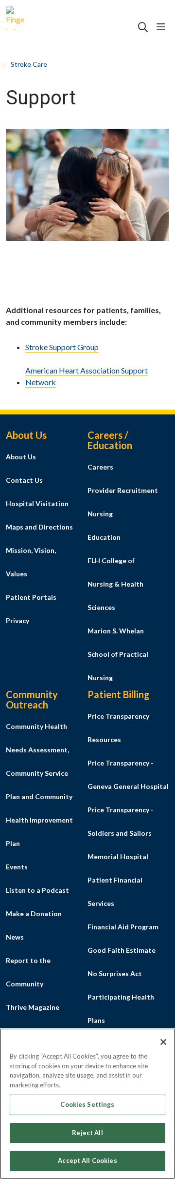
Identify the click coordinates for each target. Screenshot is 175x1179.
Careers (100, 467)
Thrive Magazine (32, 1007)
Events (17, 867)
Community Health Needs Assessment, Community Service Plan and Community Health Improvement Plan (39, 784)
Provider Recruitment (123, 490)
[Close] (163, 1042)
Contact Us (24, 480)
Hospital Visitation (37, 503)
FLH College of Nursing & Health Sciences (115, 583)
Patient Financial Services (115, 891)
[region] (87, 1103)
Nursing (100, 514)
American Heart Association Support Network (86, 376)
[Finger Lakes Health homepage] (39, 27)
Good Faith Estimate (122, 950)
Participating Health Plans (121, 1008)
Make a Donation (34, 913)
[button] (163, 27)
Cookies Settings (87, 1104)
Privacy (17, 620)
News (15, 937)
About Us (21, 456)
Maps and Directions (39, 527)
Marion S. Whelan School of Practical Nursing (118, 654)
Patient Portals (31, 597)
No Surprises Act (115, 973)
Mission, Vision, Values (31, 562)
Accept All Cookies (87, 1160)
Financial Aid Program (123, 927)
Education (104, 537)
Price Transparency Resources (118, 728)
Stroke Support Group (62, 347)
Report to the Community (28, 972)
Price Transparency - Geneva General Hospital (128, 774)
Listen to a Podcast (37, 890)
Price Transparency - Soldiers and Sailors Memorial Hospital (121, 833)
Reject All (87, 1133)
